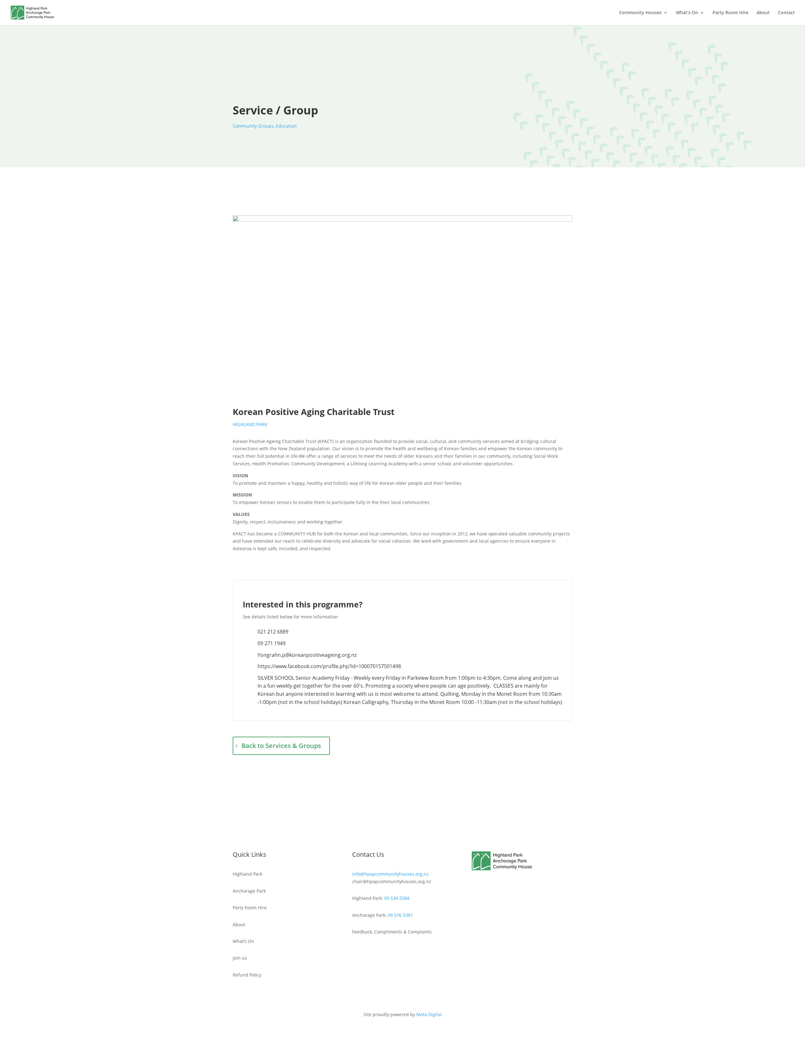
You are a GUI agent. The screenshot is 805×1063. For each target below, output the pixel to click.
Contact (786, 12)
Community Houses (640, 12)
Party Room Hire (730, 12)
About (763, 12)
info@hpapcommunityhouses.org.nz (390, 874)
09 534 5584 (396, 898)
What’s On (687, 12)
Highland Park (250, 424)
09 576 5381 (400, 915)
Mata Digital (429, 1014)
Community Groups (253, 126)
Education (286, 126)
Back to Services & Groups (281, 745)
